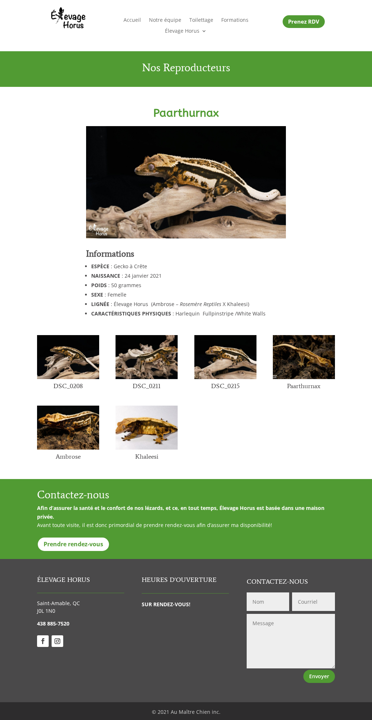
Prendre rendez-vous (73, 544)
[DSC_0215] (225, 378)
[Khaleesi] (147, 449)
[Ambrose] (68, 449)
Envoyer (319, 676)
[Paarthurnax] (304, 378)
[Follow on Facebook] (43, 641)
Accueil (132, 20)
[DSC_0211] (147, 378)
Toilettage (201, 20)
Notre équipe (165, 20)
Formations (234, 20)
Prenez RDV (303, 21)
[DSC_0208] (68, 378)
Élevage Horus (182, 31)
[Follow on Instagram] (57, 641)
